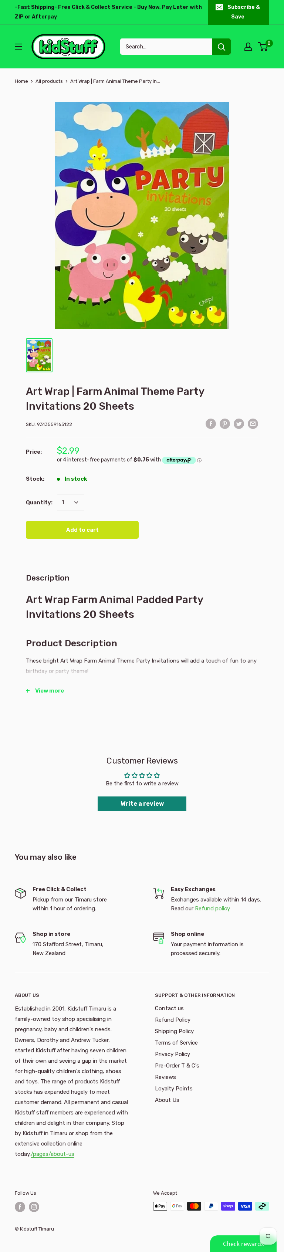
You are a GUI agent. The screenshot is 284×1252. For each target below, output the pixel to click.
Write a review (142, 803)
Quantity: (39, 502)
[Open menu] (18, 47)
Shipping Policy (174, 1031)
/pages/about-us (52, 1154)
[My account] (248, 47)
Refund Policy (172, 1019)
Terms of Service (176, 1042)
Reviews (165, 1077)
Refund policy (212, 908)
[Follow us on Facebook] (20, 1207)
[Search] (221, 46)
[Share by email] (253, 423)
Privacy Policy (172, 1054)
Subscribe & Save (243, 12)
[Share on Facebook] (211, 423)
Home (21, 81)
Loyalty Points (174, 1088)
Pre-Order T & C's (177, 1065)
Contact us (169, 1008)
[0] (263, 46)
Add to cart (82, 530)
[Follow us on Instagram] (34, 1207)
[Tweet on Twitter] (239, 423)
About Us (167, 1100)
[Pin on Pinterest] (225, 423)
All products (49, 81)
